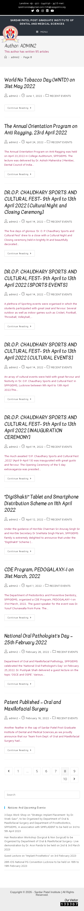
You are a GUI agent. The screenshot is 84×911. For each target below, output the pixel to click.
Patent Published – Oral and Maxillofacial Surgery (32, 705)
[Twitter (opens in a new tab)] (32, 11)
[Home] (5, 57)
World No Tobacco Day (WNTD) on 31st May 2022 (39, 83)
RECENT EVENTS (60, 95)
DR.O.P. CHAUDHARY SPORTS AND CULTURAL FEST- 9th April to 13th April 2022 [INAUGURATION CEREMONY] (40, 427)
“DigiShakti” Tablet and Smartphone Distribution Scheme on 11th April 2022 (41, 503)
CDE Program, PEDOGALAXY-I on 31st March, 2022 (39, 573)
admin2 (13, 95)
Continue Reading (18, 108)
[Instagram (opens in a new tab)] (42, 11)
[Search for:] (42, 794)
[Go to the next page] (74, 779)
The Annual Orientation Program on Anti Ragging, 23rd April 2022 (40, 129)
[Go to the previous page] (9, 771)
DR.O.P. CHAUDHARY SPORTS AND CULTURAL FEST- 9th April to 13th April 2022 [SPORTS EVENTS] (40, 278)
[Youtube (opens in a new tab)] (52, 11)
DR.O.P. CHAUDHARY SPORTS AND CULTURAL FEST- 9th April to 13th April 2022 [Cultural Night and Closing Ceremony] (40, 202)
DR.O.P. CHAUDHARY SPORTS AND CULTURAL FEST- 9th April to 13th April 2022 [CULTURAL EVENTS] (40, 351)
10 (65, 779)
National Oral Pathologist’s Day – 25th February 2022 (38, 639)
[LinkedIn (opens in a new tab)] (47, 11)
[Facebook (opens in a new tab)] (37, 11)
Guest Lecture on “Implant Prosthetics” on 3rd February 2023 (40, 855)
